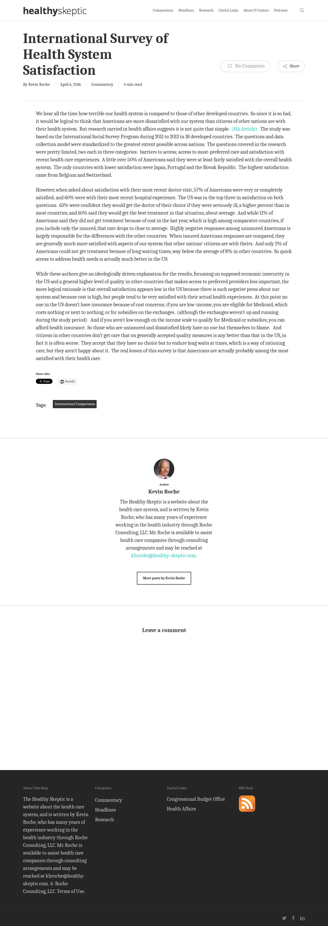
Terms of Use (70, 891)
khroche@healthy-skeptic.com (163, 556)
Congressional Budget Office (196, 799)
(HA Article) (244, 129)
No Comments (249, 66)
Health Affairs (181, 809)
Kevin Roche (39, 84)
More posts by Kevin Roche (164, 578)
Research (104, 820)
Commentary (102, 84)
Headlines (105, 810)
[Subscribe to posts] (247, 814)
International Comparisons (75, 404)
